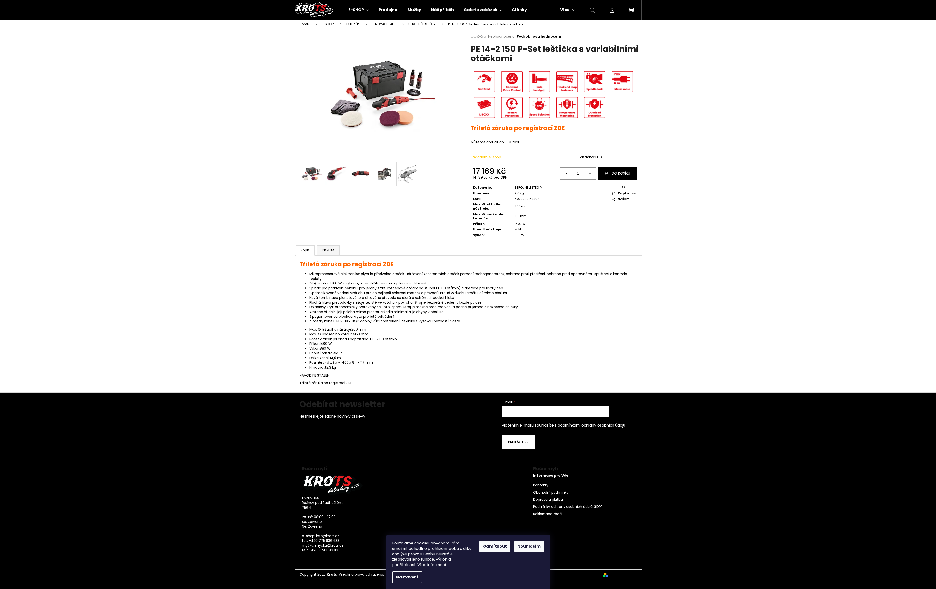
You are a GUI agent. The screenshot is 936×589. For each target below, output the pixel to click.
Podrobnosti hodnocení (539, 36)
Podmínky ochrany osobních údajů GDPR (568, 506)
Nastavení (407, 577)
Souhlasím (529, 546)
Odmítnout (495, 546)
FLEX (598, 157)
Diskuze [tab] (328, 250)
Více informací (431, 564)
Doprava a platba (548, 499)
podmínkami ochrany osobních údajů (591, 425)
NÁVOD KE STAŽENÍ (315, 375)
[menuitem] (359, 10)
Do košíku (621, 173)
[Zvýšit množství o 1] (590, 173)
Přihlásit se (518, 441)
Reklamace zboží (547, 514)
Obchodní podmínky (550, 492)
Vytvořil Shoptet (623, 574)
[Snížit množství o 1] (566, 173)
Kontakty (540, 485)
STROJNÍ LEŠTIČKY (528, 187)
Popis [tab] (305, 250)
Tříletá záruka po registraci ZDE (326, 382)
